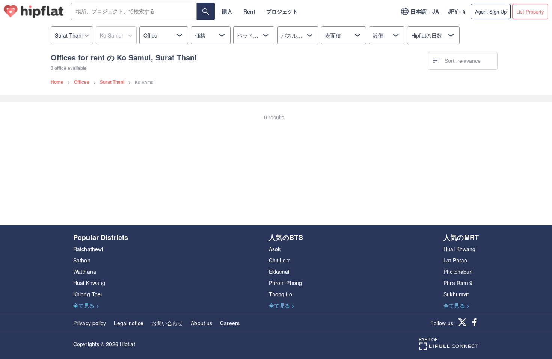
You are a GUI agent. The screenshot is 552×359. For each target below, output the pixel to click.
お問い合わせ (167, 323)
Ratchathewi (88, 249)
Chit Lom (280, 260)
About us (201, 323)
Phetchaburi (457, 271)
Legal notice (128, 323)
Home (57, 81)
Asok (275, 249)
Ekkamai (279, 271)
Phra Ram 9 (457, 283)
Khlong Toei (87, 294)
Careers (230, 323)
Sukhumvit (456, 294)
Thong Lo (280, 294)
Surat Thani (112, 81)
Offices (81, 81)
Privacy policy (89, 323)
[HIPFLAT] (34, 11)
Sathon (81, 260)
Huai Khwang (89, 283)
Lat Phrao (455, 260)
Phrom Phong (285, 283)
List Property (530, 11)
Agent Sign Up (491, 11)
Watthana (84, 271)
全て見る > (86, 305)
